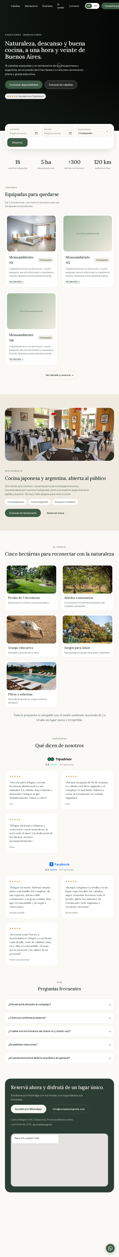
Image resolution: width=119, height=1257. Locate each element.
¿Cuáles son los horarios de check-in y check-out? (59, 1031)
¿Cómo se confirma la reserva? (59, 1018)
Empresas (47, 6)
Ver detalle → (16, 281)
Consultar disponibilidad (23, 84)
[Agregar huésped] (107, 131)
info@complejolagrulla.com (69, 1108)
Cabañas (15, 6)
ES (89, 6)
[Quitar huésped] (100, 131)
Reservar (17, 142)
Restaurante (31, 6)
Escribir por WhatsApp (28, 1108)
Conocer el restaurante (23, 512)
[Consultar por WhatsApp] (110, 1248)
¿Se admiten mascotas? (59, 1044)
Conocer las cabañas (61, 84)
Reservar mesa (55, 512)
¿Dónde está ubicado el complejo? (59, 1004)
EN (95, 6)
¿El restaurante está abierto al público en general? (59, 1058)
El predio (60, 6)
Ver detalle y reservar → (59, 374)
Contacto (74, 6)
